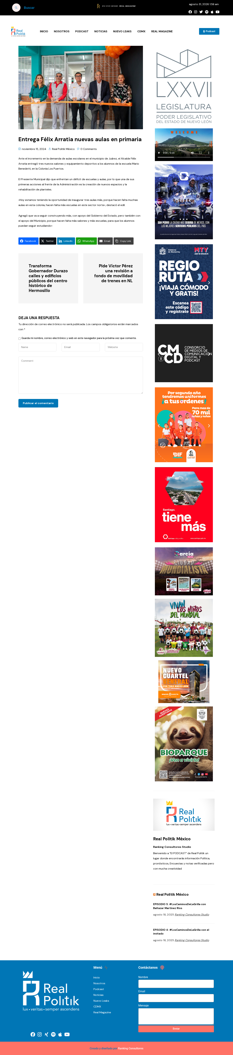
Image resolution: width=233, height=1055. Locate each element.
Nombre (143, 977)
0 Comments (89, 149)
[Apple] (212, 12)
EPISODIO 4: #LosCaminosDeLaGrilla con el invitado (181, 932)
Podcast (82, 31)
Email (141, 991)
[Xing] (46, 1034)
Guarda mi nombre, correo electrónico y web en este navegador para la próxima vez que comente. (78, 338)
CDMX (141, 31)
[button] (159, 203)
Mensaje (143, 1005)
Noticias (100, 31)
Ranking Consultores (130, 1048)
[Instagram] (195, 12)
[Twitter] (201, 12)
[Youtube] (217, 12)
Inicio (44, 31)
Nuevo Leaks (122, 31)
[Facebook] (190, 12)
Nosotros (61, 31)
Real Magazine (162, 31)
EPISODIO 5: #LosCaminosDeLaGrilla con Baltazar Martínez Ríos (179, 906)
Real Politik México (63, 149)
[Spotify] (206, 12)
